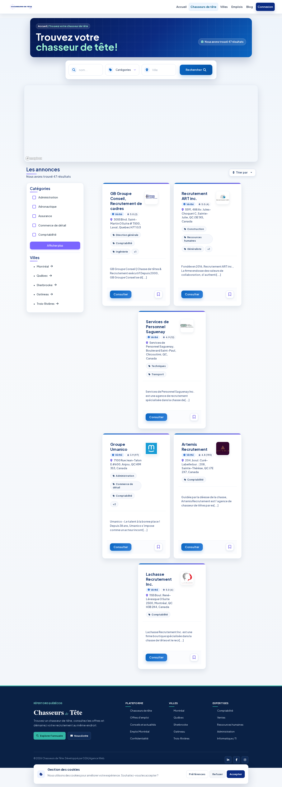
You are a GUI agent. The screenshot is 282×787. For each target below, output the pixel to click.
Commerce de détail (52, 225)
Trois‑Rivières (43, 303)
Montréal (41, 266)
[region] (141, 123)
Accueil (181, 6)
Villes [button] (224, 6)
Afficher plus (55, 245)
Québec (40, 275)
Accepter (236, 774)
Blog (249, 6)
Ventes (221, 717)
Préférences (197, 774)
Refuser (217, 774)
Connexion (265, 6)
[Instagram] (245, 759)
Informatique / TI (227, 738)
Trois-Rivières (182, 738)
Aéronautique (47, 206)
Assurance (45, 216)
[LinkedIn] (228, 759)
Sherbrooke (43, 285)
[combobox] (159, 70)
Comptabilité (47, 234)
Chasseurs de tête (203, 6)
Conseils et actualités (143, 724)
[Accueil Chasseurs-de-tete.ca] (21, 7)
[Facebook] (236, 759)
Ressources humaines (230, 724)
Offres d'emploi (139, 717)
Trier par (241, 172)
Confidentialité (139, 738)
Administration (48, 197)
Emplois (237, 6)
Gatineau (41, 294)
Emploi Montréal (139, 731)
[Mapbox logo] (33, 158)
